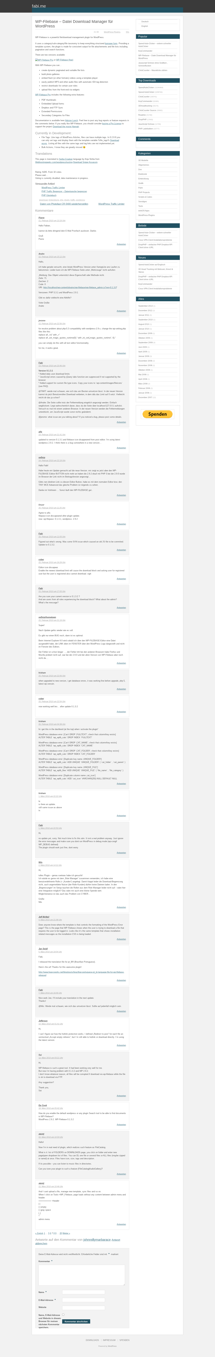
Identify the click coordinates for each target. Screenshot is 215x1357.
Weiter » (66, 1233)
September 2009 (145, 342)
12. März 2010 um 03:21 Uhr (51, 1058)
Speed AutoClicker (146, 92)
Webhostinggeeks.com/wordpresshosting (54, 162)
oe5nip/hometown (47, 617)
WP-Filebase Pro (43, 95)
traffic (73, 200)
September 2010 (145, 320)
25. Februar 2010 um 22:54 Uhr (52, 701)
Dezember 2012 (145, 310)
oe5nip (42, 457)
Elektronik (142, 174)
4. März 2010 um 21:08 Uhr (50, 920)
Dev (140, 169)
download (43, 200)
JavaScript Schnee (146, 124)
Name (43, 1292)
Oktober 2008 (144, 370)
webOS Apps (143, 211)
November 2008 (145, 365)
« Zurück (39, 1233)
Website (42, 1307)
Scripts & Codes (145, 197)
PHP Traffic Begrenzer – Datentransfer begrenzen (64, 191)
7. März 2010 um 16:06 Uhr (50, 993)
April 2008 (142, 379)
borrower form (111, 43)
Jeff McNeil (44, 917)
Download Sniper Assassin (85, 162)
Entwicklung (54, 200)
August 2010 (143, 324)
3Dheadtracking (145, 106)
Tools (140, 206)
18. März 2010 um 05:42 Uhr (51, 1108)
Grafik (140, 183)
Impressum (109, 1340)
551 (127, 32)
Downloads (92, 1340)
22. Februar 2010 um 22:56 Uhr (52, 324)
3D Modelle (143, 160)
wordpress (80, 200)
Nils (40, 862)
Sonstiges (142, 201)
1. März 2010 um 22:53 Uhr (50, 828)
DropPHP (142, 119)
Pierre (41, 218)
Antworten (121, 244)
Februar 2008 (144, 388)
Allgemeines (143, 165)
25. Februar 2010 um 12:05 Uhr (52, 537)
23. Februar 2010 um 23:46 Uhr (52, 366)
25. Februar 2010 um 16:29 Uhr (52, 562)
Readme (142, 115)
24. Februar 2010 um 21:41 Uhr (52, 435)
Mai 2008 (142, 374)
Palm (140, 188)
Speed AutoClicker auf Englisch (151, 265)
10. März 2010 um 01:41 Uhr (51, 1024)
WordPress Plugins (112, 32)
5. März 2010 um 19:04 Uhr (50, 952)
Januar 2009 (143, 356)
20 (61, 1233)
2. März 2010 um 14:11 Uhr (50, 865)
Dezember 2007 (145, 397)
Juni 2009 (142, 347)
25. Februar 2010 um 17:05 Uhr (52, 591)
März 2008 (142, 384)
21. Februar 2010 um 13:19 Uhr (52, 221)
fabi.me (39, 6)
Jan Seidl (43, 949)
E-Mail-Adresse (47, 1299)
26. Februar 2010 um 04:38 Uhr (52, 724)
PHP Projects (144, 192)
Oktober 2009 (144, 338)
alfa (40, 432)
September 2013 (145, 306)
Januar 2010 (143, 329)
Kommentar (45, 1261)
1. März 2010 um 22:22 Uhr (50, 796)
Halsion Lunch (71, 120)
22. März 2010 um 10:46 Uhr (51, 1186)
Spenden (124, 1340)
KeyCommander (145, 51)
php (61, 200)
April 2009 (142, 352)
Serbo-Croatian (66, 159)
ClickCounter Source (147, 110)
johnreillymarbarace (97, 1239)
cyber (41, 559)
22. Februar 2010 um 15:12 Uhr (52, 257)
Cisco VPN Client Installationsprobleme (155, 240)
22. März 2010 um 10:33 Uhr (51, 1137)
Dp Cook (43, 1105)
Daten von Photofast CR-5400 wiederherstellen (64, 204)
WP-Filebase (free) (64, 60)
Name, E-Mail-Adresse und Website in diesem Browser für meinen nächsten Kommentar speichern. (50, 1321)
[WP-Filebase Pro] (44, 60)
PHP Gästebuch (49, 195)
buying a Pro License (111, 123)
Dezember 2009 (145, 333)
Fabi (41, 363)
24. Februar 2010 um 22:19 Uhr (52, 460)
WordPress (112, 1346)
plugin (67, 200)
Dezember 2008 (145, 361)
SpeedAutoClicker (146, 87)
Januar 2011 (143, 315)
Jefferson (43, 1021)
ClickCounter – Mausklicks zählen (152, 70)
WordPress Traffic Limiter (53, 187)
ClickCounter (144, 97)
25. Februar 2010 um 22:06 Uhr (52, 676)
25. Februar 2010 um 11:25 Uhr (52, 508)
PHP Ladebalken (145, 129)
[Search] (180, 8)
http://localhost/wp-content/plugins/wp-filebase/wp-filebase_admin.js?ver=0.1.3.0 (79, 287)
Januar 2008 (143, 393)
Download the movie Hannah (66, 126)
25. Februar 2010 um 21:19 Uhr (52, 620)
